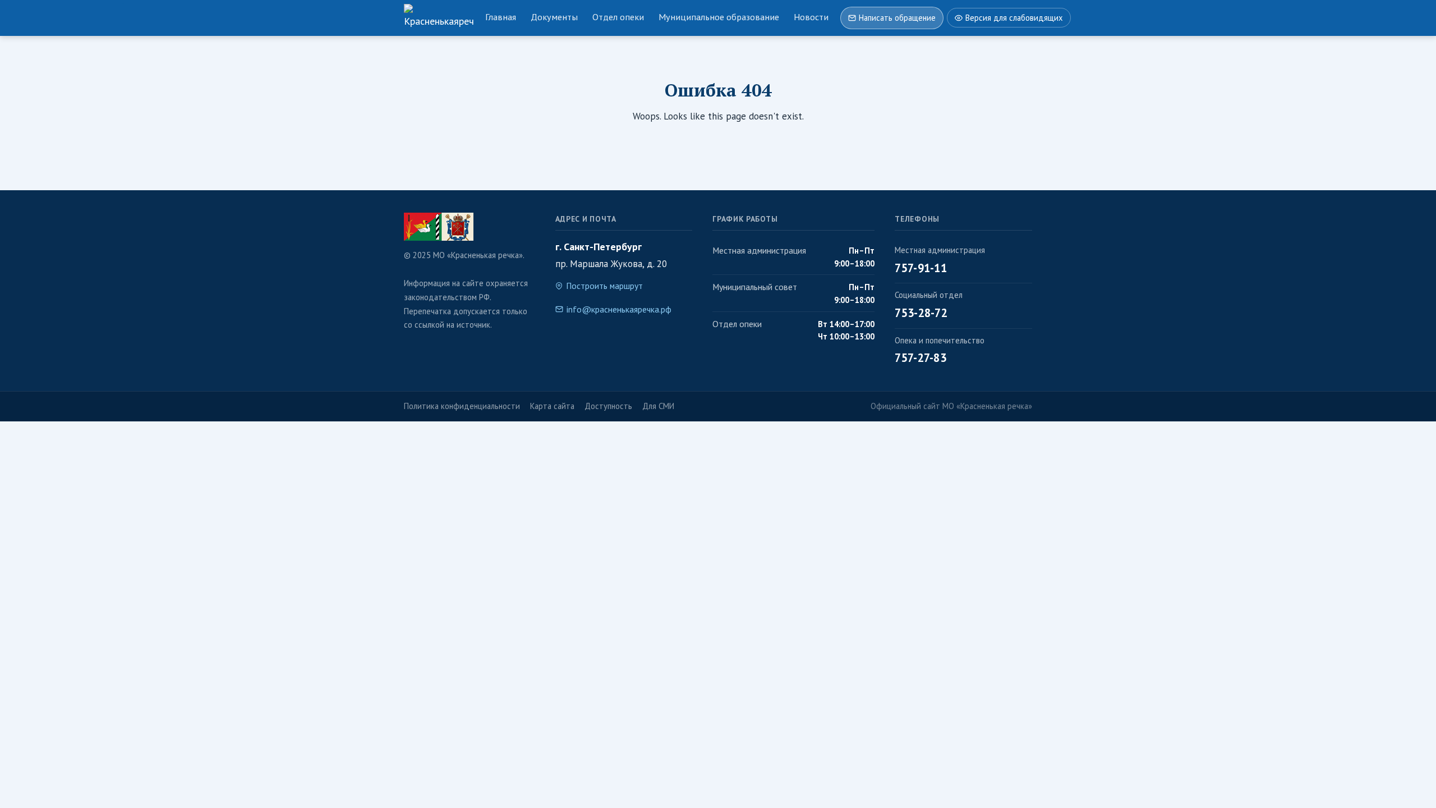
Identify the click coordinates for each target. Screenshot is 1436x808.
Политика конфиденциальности (462, 406)
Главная (500, 16)
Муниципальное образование (719, 16)
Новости (811, 16)
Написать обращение (897, 17)
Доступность (608, 406)
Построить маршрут (604, 285)
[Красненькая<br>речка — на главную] (438, 18)
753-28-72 (921, 312)
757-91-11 (921, 268)
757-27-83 (920, 357)
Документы (554, 16)
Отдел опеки (618, 16)
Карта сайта (552, 406)
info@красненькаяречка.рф (619, 309)
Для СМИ (658, 406)
